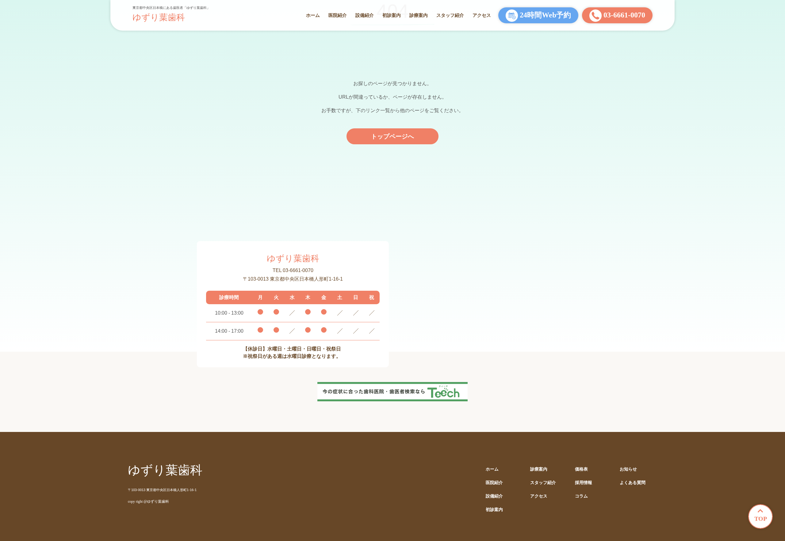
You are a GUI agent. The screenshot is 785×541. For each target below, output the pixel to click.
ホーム (313, 15)
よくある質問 (632, 482)
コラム (581, 496)
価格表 (581, 469)
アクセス (482, 15)
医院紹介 (337, 15)
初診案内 (391, 15)
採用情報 (583, 482)
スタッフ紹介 (450, 15)
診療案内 (418, 15)
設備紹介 (364, 15)
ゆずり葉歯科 (158, 17)
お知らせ (628, 469)
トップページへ (392, 136)
